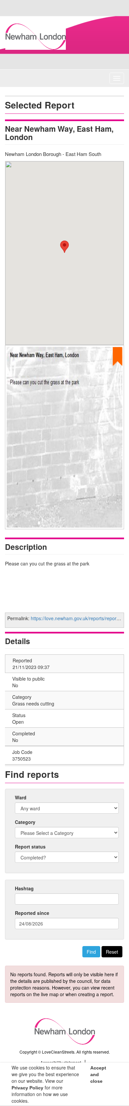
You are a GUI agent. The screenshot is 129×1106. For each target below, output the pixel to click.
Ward (20, 797)
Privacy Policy (27, 1087)
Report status (30, 846)
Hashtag (24, 888)
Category (25, 822)
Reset (112, 951)
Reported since (32, 913)
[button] (64, 247)
